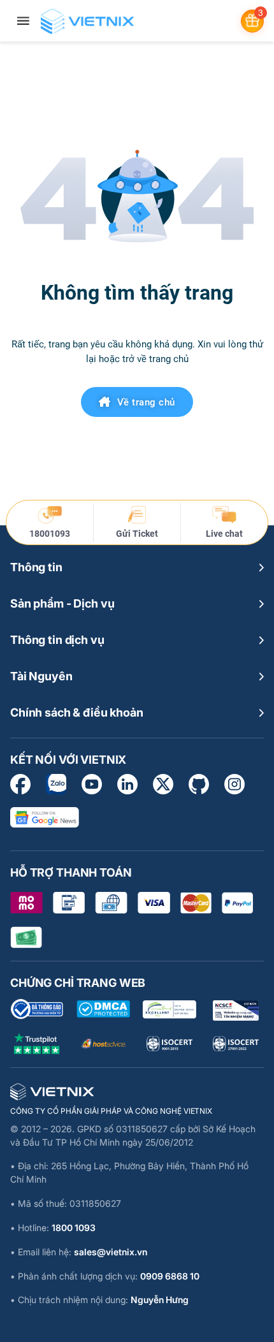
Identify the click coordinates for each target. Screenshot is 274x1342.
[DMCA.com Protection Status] (103, 1008)
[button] (137, 568)
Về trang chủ (146, 402)
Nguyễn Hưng (160, 1299)
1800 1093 (74, 1227)
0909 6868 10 (169, 1276)
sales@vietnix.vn (110, 1251)
